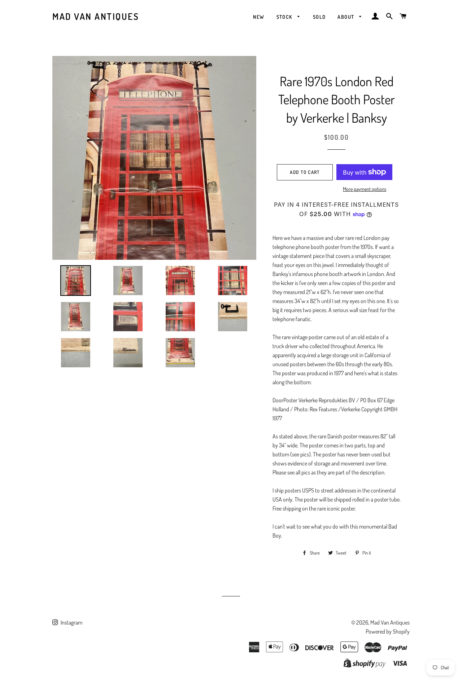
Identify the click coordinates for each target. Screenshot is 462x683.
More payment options (364, 189)
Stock (285, 17)
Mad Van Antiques (95, 16)
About (346, 17)
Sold (319, 17)
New (258, 17)
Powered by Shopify (388, 631)
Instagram (71, 622)
